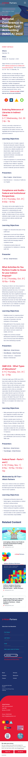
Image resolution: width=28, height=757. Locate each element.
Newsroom (8, 11)
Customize (4, 754)
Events (12, 11)
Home (3, 11)
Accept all (20, 751)
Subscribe (8, 655)
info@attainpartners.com (10, 716)
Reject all (7, 751)
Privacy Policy (20, 748)
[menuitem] (7, 673)
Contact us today (15, 91)
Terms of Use (5, 688)
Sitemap (4, 690)
